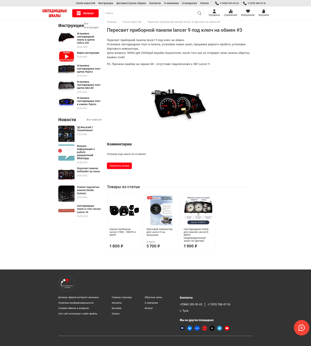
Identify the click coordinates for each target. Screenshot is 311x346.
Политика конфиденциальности (76, 303)
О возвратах (189, 3)
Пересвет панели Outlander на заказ (88, 170)
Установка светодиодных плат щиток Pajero (88, 68)
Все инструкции (91, 25)
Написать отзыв (119, 165)
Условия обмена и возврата (73, 308)
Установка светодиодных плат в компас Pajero (88, 101)
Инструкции (105, 3)
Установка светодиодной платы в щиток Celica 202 (86, 38)
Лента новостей (85, 3)
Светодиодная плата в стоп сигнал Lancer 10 (89, 209)
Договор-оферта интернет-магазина (78, 297)
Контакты (155, 3)
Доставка (116, 308)
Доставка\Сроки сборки (131, 3)
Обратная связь (153, 297)
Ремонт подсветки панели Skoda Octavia (88, 190)
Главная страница (122, 297)
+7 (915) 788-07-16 (257, 3)
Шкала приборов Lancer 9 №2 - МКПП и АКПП (122, 232)
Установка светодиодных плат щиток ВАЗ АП (88, 84)
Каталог (88, 13)
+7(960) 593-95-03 (191, 304)
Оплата (204, 3)
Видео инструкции (88, 52)
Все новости (94, 119)
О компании (171, 3)
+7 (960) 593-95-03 (229, 3)
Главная (112, 21)
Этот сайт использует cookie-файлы (77, 313)
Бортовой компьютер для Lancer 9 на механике (160, 232)
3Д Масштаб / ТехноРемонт (85, 129)
